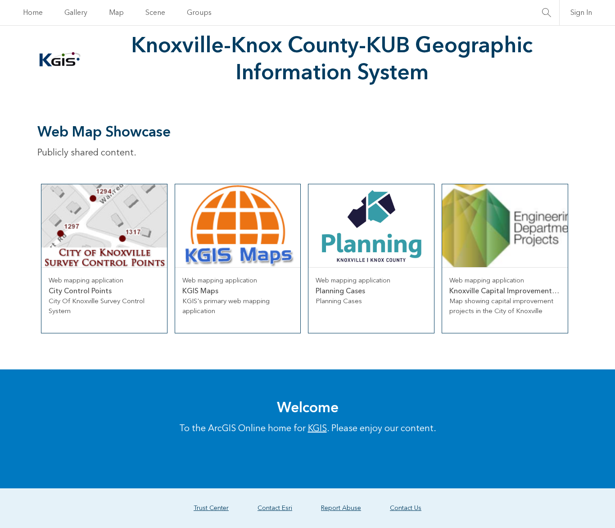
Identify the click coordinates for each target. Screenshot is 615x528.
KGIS (317, 428)
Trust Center (211, 508)
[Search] (546, 12)
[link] (104, 258)
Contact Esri (275, 508)
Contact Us (405, 508)
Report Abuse (341, 508)
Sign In (581, 12)
